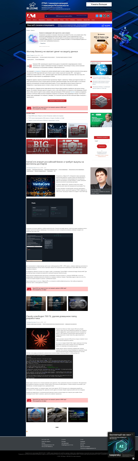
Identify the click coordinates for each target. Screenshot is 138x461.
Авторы (82, 445)
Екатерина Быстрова (31, 167)
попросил (60, 343)
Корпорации (50, 171)
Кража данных (30, 59)
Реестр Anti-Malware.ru (47, 446)
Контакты (82, 443)
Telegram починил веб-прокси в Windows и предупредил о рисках (43, 120)
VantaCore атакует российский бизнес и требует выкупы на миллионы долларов (55, 163)
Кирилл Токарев (30, 55)
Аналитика (49, 19)
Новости (29, 19)
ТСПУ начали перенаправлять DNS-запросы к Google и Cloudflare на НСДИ (46, 118)
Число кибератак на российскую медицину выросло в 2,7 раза (55, 415)
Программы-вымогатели (37, 169)
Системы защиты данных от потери (64, 57)
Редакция (82, 441)
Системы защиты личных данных (47, 57)
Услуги (93, 19)
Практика (56, 19)
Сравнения (79, 19)
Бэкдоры (29, 169)
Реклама (63, 441)
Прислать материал (85, 446)
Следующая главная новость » (57, 100)
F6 (54, 171)
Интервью (72, 19)
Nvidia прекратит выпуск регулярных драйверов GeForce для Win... (77, 415)
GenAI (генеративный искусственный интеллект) (53, 324)
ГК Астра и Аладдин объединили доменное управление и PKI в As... (35, 415)
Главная (28, 30)
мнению (39, 281)
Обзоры (61, 19)
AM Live (35, 19)
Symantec (73, 91)
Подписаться (102, 146)
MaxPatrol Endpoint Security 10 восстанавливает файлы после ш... (78, 130)
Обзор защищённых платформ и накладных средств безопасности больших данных (41, 146)
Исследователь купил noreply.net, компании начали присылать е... (55, 130)
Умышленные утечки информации (76, 169)
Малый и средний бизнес (32, 57)
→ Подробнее (42, 43)
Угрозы (43, 443)
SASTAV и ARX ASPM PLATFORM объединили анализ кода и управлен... (77, 304)
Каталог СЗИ (86, 19)
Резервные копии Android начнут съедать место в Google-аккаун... (56, 304)
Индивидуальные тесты (67, 445)
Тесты (67, 19)
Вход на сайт (108, 11)
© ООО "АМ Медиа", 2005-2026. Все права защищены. (69, 456)
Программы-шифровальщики (50, 169)
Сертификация (65, 443)
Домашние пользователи (71, 324)
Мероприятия (42, 19)
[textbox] (102, 137)
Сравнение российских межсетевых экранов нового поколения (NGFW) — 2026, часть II (72, 146)
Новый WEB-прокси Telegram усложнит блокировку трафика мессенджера (45, 115)
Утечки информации (39, 59)
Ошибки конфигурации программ (34, 324)
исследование (37, 71)
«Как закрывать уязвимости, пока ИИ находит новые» (100, 191)
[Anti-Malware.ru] (31, 16)
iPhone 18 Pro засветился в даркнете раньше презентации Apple (36, 130)
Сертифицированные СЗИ (48, 445)
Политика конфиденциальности (88, 448)
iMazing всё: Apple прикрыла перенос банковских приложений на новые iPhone (101, 83)
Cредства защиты (46, 441)
